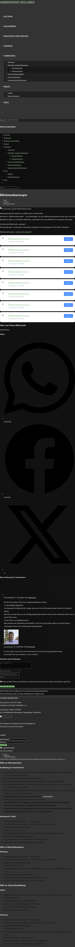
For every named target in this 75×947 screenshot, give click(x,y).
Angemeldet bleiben (8, 748)
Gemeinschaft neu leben (17, 2)
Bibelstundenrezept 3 (18, 293)
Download (68, 239)
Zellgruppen (7, 138)
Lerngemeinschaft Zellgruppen (17, 168)
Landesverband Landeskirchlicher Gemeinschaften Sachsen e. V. (43, 759)
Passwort (3, 742)
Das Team (7, 135)
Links (5, 754)
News (5, 180)
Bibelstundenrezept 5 (18, 271)
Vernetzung (7, 147)
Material (6, 144)
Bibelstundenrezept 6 (18, 260)
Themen (10, 174)
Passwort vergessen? (6, 750)
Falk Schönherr (4, 702)
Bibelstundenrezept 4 (18, 282)
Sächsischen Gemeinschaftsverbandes (11, 726)
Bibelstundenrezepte (9, 203)
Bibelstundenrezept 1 (18, 315)
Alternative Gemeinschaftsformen (18, 153)
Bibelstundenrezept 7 (18, 249)
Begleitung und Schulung (11, 141)
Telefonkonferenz (17, 156)
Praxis (6, 171)
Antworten (32, 598)
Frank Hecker (8, 647)
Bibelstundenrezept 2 (18, 304)
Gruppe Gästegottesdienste (16, 162)
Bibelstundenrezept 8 (18, 238)
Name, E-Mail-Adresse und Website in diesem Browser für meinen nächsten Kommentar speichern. (36, 682)
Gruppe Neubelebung (14, 165)
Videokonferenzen (17, 159)
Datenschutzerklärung (10, 756)
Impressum (7, 755)
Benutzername (4, 739)
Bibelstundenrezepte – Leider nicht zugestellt (15, 232)
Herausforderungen (14, 177)
